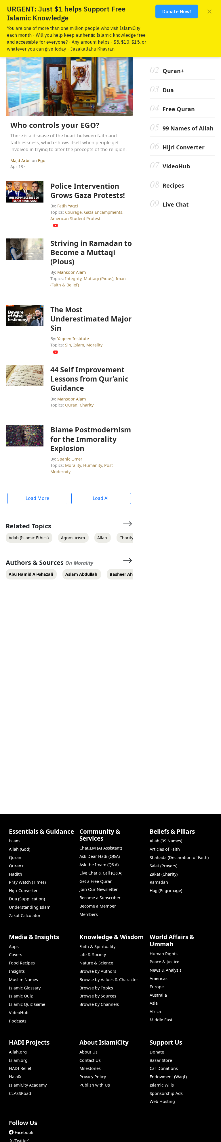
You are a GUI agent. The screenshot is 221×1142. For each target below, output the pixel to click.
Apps (14, 946)
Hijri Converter (184, 147)
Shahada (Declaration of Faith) (179, 857)
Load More (37, 498)
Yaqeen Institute (73, 338)
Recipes (173, 185)
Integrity (73, 278)
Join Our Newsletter (98, 889)
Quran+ (173, 71)
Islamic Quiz (21, 996)
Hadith (15, 874)
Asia (154, 1003)
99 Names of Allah (188, 128)
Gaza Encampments (103, 212)
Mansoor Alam (71, 272)
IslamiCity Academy (28, 1085)
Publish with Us (94, 1085)
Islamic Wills (162, 1085)
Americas (158, 978)
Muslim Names (23, 979)
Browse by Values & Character (108, 979)
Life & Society (92, 954)
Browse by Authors (97, 971)
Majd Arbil (21, 160)
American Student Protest (75, 218)
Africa (155, 1011)
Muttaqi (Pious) (98, 278)
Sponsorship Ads (166, 1093)
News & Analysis (166, 970)
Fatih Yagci (67, 206)
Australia (158, 995)
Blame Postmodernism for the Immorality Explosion (90, 439)
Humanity (92, 465)
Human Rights (164, 953)
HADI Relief (20, 1068)
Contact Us (90, 1060)
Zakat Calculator (25, 915)
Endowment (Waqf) (168, 1076)
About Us (88, 1052)
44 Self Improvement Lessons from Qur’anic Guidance (89, 379)
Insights (17, 971)
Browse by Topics (96, 988)
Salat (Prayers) (163, 865)
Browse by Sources (97, 996)
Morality (94, 345)
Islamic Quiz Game (27, 1004)
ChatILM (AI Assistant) (100, 848)
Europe (157, 986)
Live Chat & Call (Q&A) (100, 873)
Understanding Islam (29, 907)
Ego (41, 160)
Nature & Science (96, 963)
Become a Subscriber (100, 897)
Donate (157, 1052)
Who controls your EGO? (54, 125)
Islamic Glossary (25, 988)
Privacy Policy (92, 1076)
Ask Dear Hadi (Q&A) (99, 856)
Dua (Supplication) (27, 899)
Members (88, 914)
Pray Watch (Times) (27, 882)
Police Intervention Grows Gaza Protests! (87, 190)
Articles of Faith (165, 849)
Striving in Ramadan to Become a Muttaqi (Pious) (91, 252)
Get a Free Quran (96, 881)
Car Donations (164, 1068)
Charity (87, 405)
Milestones (90, 1068)
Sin (68, 345)
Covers (15, 954)
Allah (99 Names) (166, 840)
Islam (78, 345)
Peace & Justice (164, 961)
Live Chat (176, 204)
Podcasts (17, 1021)
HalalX (15, 1076)
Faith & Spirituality (97, 946)
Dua (168, 90)
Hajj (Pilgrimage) (166, 890)
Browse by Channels (99, 1004)
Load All (101, 498)
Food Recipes (22, 963)
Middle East (161, 1019)
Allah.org (18, 1052)
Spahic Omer (69, 459)
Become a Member (97, 906)
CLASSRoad (20, 1093)
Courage (73, 212)
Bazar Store (161, 1060)
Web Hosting (162, 1101)
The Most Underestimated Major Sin (91, 319)
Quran (71, 405)
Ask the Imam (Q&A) (99, 864)
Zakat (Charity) (164, 874)
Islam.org (18, 1060)
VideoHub (176, 166)
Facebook (24, 1132)
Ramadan (159, 882)
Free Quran (179, 109)
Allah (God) (19, 849)
